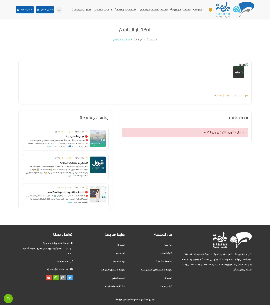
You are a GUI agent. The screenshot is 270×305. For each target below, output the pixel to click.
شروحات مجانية (125, 9)
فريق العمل (166, 253)
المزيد (48, 146)
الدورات (197, 9)
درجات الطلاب (103, 9)
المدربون (120, 253)
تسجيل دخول (46, 10)
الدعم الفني (118, 278)
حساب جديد (26, 10)
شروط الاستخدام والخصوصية (156, 270)
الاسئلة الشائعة (164, 261)
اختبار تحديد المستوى (153, 9)
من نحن (168, 245)
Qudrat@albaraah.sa (57, 269)
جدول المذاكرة (81, 9)
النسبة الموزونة (180, 9)
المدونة (138, 39)
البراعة (119, 299)
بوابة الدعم (119, 261)
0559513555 (63, 261)
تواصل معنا (166, 286)
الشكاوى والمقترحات (114, 286)
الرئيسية (152, 39)
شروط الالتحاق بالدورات (113, 270)
